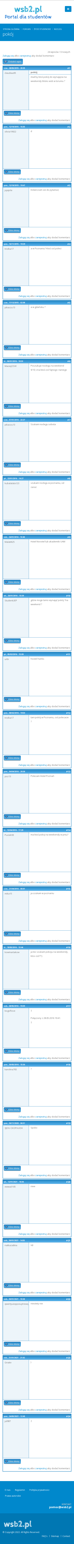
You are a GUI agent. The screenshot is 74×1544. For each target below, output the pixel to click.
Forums (27, 29)
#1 (68, 68)
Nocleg (58, 29)
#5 (68, 302)
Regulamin (20, 1489)
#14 (68, 830)
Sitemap (55, 1536)
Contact (66, 1536)
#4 (68, 243)
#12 (68, 712)
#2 (68, 126)
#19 (68, 1123)
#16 (68, 947)
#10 (68, 595)
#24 (68, 1416)
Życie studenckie (42, 29)
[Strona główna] (29, 11)
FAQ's (44, 1536)
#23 (68, 1357)
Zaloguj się (8, 55)
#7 (68, 419)
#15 (68, 888)
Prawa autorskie (13, 1495)
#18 (68, 1064)
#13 (68, 771)
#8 (68, 478)
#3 (68, 185)
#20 (68, 1181)
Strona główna (11, 29)
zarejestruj (25, 55)
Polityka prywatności (39, 1489)
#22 (68, 1299)
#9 (68, 537)
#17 (68, 1005)
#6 (68, 361)
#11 (68, 654)
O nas (7, 1489)
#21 (68, 1240)
